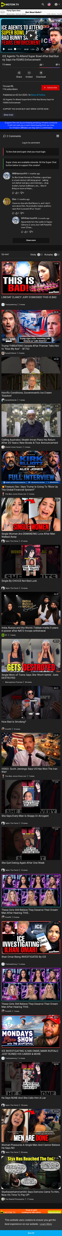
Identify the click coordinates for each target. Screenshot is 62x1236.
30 (37, 49)
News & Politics (38, 95)
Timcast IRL (8, 86)
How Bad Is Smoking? (14, 721)
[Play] (3, 49)
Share (19, 77)
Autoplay (48, 254)
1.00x (33, 49)
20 (42, 49)
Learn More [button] (46, 1224)
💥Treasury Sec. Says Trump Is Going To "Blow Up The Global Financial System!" (30, 488)
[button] (49, 4)
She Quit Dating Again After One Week (23, 862)
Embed (29, 77)
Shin (14, 199)
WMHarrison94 (19, 173)
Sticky (33, 254)
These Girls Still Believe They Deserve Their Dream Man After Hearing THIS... (30, 911)
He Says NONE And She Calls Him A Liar (24, 1097)
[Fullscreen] (57, 49)
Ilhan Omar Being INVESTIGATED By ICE (24, 956)
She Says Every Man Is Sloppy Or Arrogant (25, 815)
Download (41, 77)
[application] (31, 35)
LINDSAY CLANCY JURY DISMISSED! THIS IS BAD (29, 297)
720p (53, 49)
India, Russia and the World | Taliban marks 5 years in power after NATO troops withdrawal (30, 629)
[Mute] (47, 49)
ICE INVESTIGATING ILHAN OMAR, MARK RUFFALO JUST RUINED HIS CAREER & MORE (30, 1052)
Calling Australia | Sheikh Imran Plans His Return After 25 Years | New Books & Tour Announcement (30, 441)
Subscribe (52, 87)
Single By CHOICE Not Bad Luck (19, 580)
